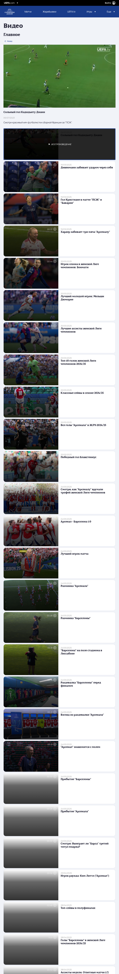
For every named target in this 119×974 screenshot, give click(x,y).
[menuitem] (30, 11)
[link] (28, 11)
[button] (91, 11)
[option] (59, 144)
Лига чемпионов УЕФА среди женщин (9, 11)
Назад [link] (9, 41)
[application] (59, 76)
